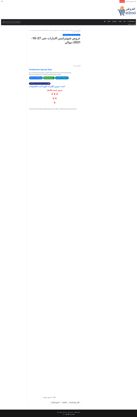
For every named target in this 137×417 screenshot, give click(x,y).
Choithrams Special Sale (40, 69)
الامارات (64, 402)
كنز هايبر (134, 24)
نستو (125, 21)
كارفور (109, 21)
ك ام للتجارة (130, 24)
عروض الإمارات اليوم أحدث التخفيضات (67, 30)
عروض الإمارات (131, 21)
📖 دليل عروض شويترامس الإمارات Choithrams (39, 83)
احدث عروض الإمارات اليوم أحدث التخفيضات (47, 86)
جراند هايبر (114, 21)
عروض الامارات (55, 402)
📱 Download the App (49, 77)
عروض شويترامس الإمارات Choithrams (51, 30)
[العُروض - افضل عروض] (126, 11)
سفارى (120, 21)
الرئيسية (77, 30)
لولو (105, 21)
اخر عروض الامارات (73, 402)
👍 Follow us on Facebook (36, 77)
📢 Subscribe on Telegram (62, 77)
